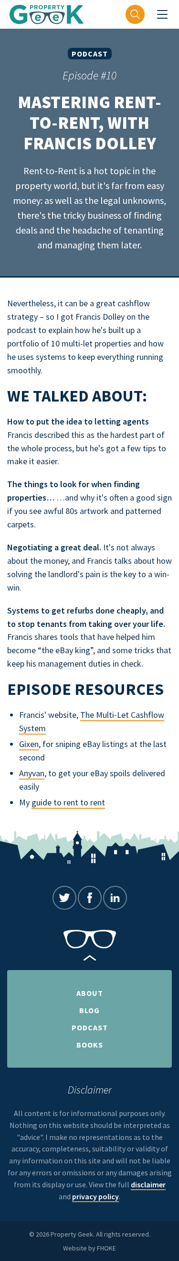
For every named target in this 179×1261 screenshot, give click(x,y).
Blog (89, 1010)
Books (89, 1044)
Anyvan (31, 773)
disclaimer (148, 1184)
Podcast (90, 53)
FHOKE (106, 1248)
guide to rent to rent (68, 802)
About (89, 993)
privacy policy (95, 1196)
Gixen (29, 743)
